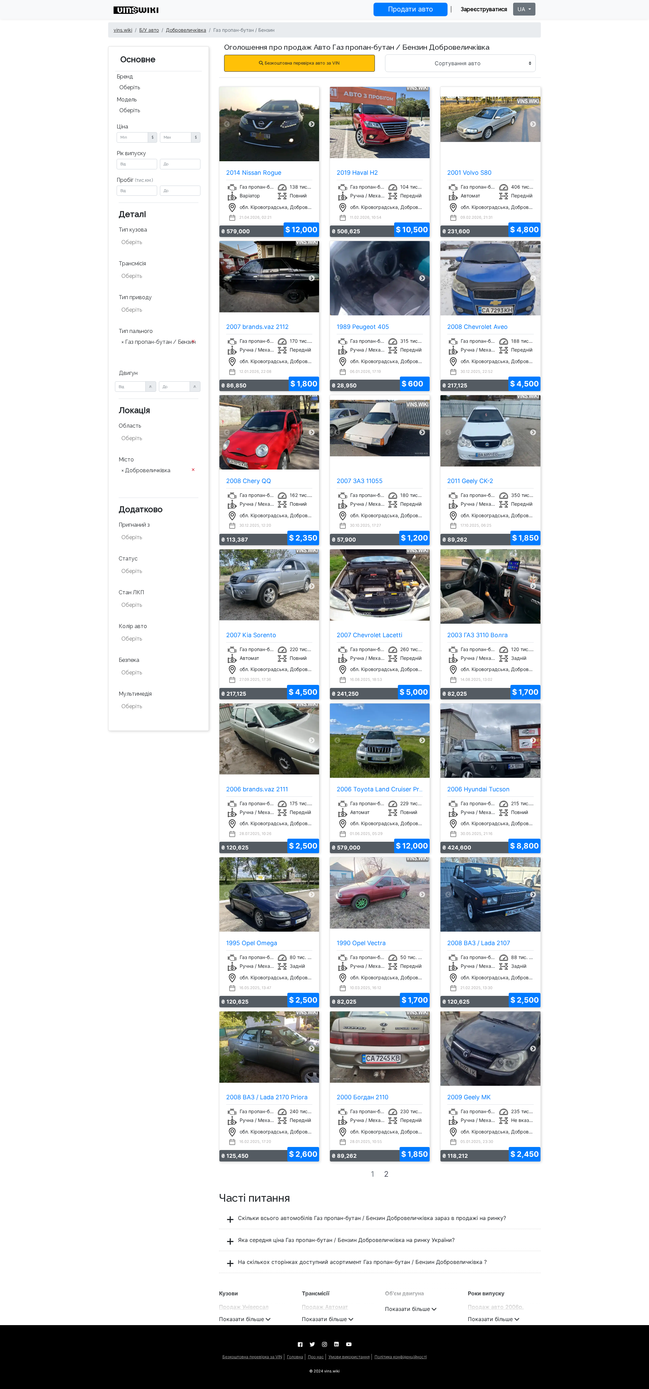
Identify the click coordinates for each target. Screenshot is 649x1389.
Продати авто (410, 9)
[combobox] (158, 88)
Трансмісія (132, 263)
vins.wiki (123, 30)
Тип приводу (135, 297)
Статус (128, 558)
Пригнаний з (134, 525)
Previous (226, 124)
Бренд (125, 76)
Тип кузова (133, 229)
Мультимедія (135, 694)
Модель (127, 99)
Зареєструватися (484, 9)
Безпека (129, 660)
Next (311, 124)
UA (522, 9)
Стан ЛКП (131, 592)
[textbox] (154, 242)
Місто (126, 459)
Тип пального (136, 331)
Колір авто (133, 626)
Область (130, 426)
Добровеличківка (186, 30)
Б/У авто (149, 30)
